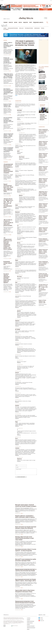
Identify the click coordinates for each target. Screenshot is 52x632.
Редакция (28, 619)
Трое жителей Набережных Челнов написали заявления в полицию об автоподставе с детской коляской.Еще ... (8, 67)
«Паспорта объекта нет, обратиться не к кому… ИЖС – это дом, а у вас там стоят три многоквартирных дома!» (8, 203)
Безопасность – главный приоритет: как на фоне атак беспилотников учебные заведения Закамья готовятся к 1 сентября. (8, 177)
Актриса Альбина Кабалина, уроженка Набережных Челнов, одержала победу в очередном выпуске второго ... (7, 111)
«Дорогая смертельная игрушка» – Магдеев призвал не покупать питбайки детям (8, 135)
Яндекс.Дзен (42, 620)
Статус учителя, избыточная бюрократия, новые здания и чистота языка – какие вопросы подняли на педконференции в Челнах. (8, 253)
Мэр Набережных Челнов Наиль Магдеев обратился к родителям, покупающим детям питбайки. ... (8, 141)
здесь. (16, 95)
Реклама (28, 624)
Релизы (42, 28)
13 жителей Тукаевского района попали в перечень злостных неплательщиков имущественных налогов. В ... (8, 127)
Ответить (17, 106)
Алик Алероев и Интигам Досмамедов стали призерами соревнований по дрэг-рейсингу (8, 91)
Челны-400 (21, 28)
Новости (11, 22)
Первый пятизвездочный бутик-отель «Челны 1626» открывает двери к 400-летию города (8, 187)
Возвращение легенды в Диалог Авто (7, 263)
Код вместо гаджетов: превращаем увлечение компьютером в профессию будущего (7, 278)
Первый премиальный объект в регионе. (7, 193)
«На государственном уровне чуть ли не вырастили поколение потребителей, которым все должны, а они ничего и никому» (7, 243)
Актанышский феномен (13, 28)
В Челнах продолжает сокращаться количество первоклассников (43, 240)
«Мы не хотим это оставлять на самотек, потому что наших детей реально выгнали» (8, 222)
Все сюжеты (5, 29)
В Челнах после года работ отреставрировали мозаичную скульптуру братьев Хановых (43, 98)
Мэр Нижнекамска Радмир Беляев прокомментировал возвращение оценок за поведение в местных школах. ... (7, 156)
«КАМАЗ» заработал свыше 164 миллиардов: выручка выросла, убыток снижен (8, 45)
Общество (25, 22)
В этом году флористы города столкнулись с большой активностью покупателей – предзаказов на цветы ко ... (8, 82)
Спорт (30, 22)
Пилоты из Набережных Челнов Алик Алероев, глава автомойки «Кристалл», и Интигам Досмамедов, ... (8, 97)
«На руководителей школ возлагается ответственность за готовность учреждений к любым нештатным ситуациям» (8, 168)
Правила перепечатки (30, 621)
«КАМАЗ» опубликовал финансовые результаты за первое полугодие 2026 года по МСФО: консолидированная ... (8, 51)
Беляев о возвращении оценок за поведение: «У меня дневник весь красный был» (8, 149)
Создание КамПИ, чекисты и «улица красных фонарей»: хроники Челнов (42, 76)
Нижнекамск (37, 28)
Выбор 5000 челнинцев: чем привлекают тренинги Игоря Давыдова (43, 117)
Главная (5, 22)
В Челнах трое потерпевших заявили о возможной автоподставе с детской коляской (8, 60)
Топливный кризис (29, 28)
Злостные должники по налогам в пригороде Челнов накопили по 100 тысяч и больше (8, 120)
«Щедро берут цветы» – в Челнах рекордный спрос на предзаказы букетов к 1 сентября (8, 75)
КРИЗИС (4, 28)
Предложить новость (38, 22)
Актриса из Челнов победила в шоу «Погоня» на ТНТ (7, 105)
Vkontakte (41, 619)
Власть (20, 22)
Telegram (41, 617)
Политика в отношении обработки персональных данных (31, 628)
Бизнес (15, 22)
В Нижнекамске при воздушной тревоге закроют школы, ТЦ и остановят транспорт (43, 87)
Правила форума (30, 622)
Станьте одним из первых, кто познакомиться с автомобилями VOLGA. (7, 268)
